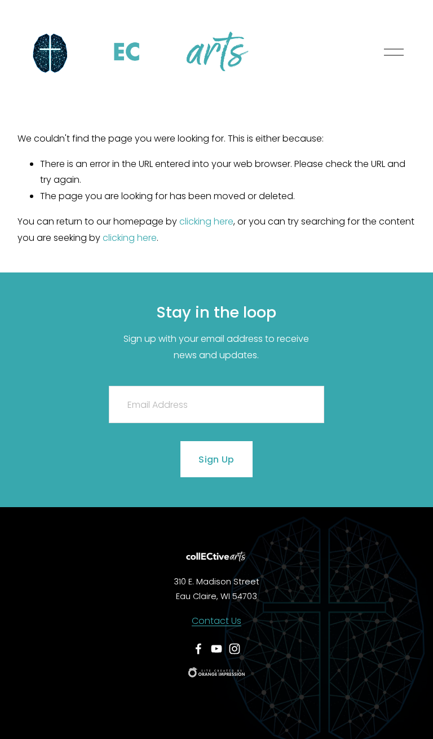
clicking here (206, 221)
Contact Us (216, 620)
